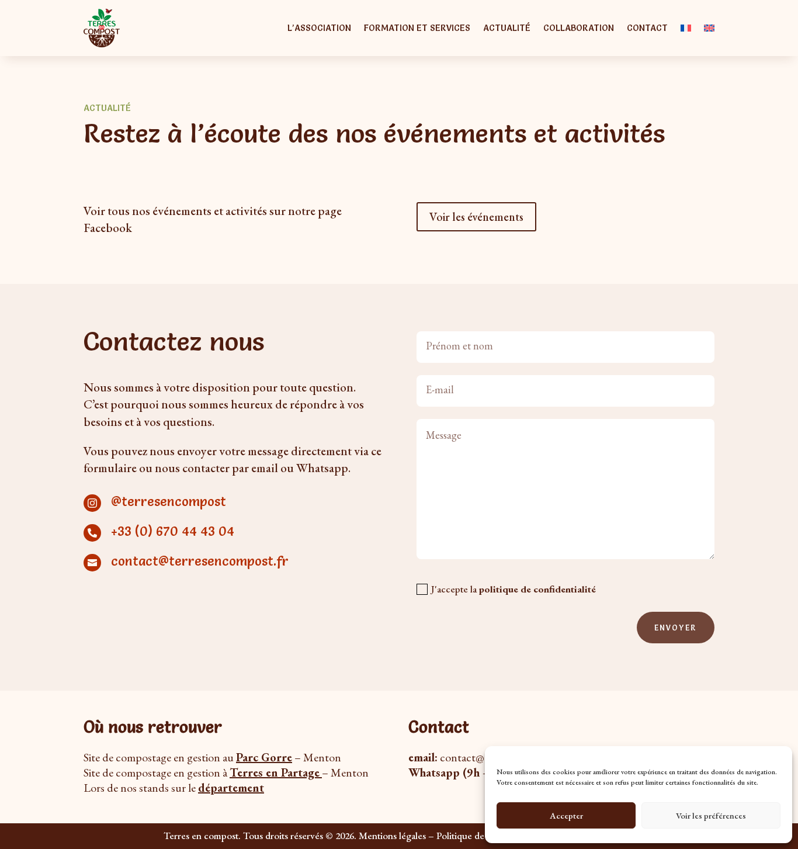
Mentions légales (392, 835)
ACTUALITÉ (506, 27)
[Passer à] (686, 28)
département (231, 787)
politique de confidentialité (537, 589)
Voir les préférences (711, 815)
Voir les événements (476, 216)
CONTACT (647, 27)
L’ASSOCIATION (319, 27)
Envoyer (675, 627)
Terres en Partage (275, 772)
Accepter (566, 815)
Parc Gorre (264, 757)
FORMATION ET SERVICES (417, 27)
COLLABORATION (578, 27)
